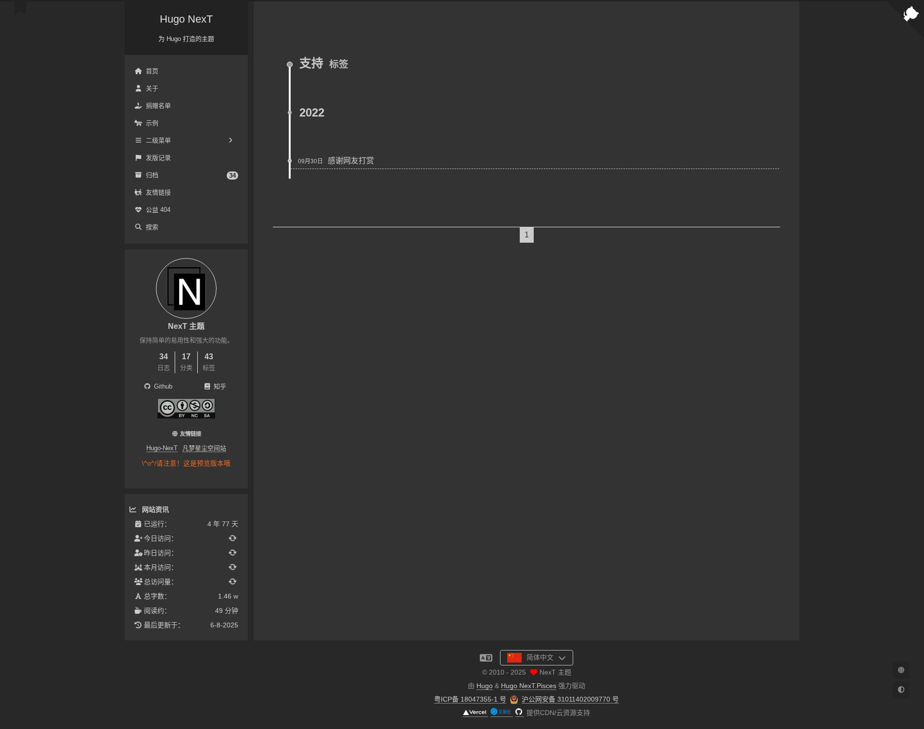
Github (162, 386)
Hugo (484, 686)
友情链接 (158, 192)
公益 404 (158, 209)
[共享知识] (186, 416)
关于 (152, 88)
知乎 (219, 386)
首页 (152, 71)
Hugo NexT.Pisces (528, 686)
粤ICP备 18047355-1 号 (470, 699)
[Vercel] (475, 713)
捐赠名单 (158, 105)
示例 (152, 123)
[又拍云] (501, 713)
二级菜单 (158, 140)
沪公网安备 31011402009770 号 (570, 699)
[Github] (519, 713)
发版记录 (158, 157)
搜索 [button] (152, 227)
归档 (191, 175)
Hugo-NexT (162, 448)
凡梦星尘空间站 (204, 448)
